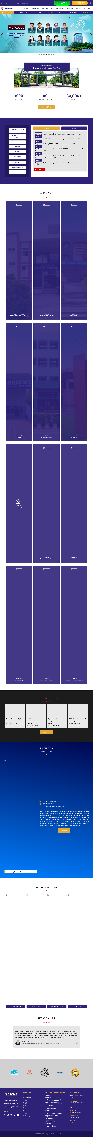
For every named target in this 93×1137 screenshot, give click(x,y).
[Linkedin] (11, 1115)
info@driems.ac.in (74, 1122)
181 (71, 1107)
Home (23, 8)
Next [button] (91, 34)
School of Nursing (19, 436)
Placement (70, 8)
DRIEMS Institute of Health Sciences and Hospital (19, 315)
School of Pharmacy (19, 506)
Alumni (76, 8)
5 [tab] (46, 54)
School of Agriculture (74, 436)
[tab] (46, 128)
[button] (77, 1006)
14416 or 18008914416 (75, 1112)
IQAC (80, 8)
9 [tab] (53, 54)
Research (61, 8)
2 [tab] (41, 54)
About (27, 8)
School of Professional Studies (46, 436)
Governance (35, 8)
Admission (54, 8)
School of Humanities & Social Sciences (74, 679)
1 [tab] (39, 54)
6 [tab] (48, 54)
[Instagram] (7, 1115)
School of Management (74, 315)
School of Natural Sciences (74, 558)
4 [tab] (44, 54)
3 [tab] (43, 54)
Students (88, 8)
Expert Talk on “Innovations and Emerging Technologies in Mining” (56, 721)
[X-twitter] (14, 1115)
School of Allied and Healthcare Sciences (46, 558)
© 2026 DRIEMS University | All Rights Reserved (46, 1134)
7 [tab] (49, 54)
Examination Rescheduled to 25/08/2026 (43, 13)
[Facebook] (4, 1115)
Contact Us (88, 11)
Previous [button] (2, 34)
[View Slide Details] (46, 33)
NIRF (84, 8)
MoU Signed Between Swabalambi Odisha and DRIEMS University (35, 721)
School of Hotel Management (46, 679)
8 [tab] (51, 54)
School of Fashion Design (19, 679)
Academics (45, 8)
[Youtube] (17, 1115)
